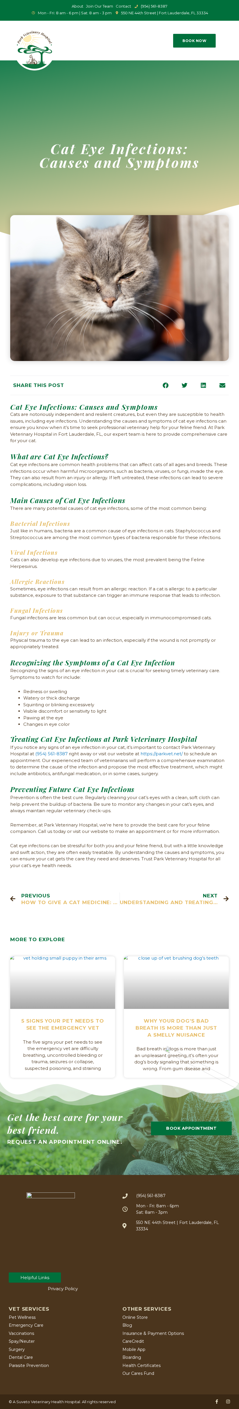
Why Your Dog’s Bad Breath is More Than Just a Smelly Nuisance (176, 1028)
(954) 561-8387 (51, 753)
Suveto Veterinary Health (40, 1401)
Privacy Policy (63, 1288)
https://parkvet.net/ (161, 753)
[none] (217, 1401)
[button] (168, 40)
